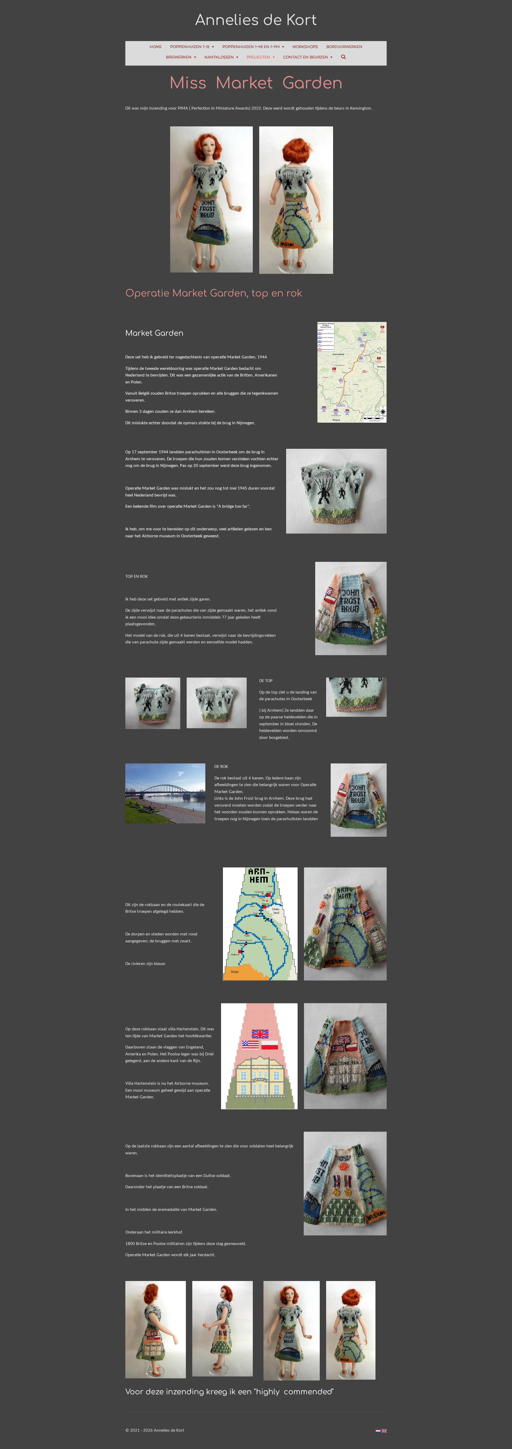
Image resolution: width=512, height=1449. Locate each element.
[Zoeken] (343, 57)
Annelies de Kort (256, 20)
